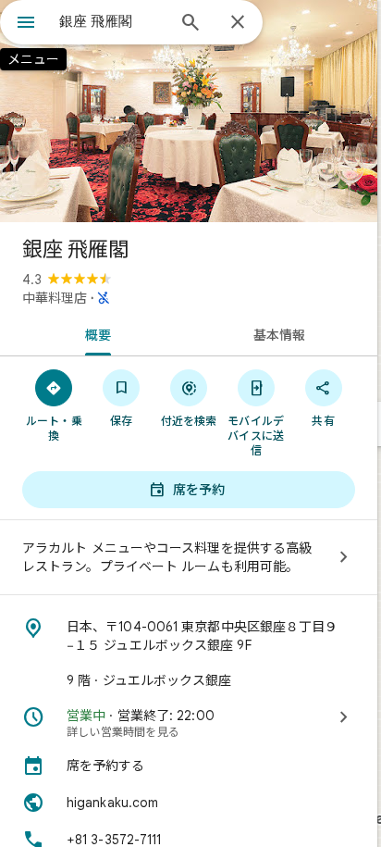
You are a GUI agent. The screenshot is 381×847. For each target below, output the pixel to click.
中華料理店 (54, 298)
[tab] (94, 333)
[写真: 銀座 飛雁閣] (188, 111)
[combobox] (112, 21)
